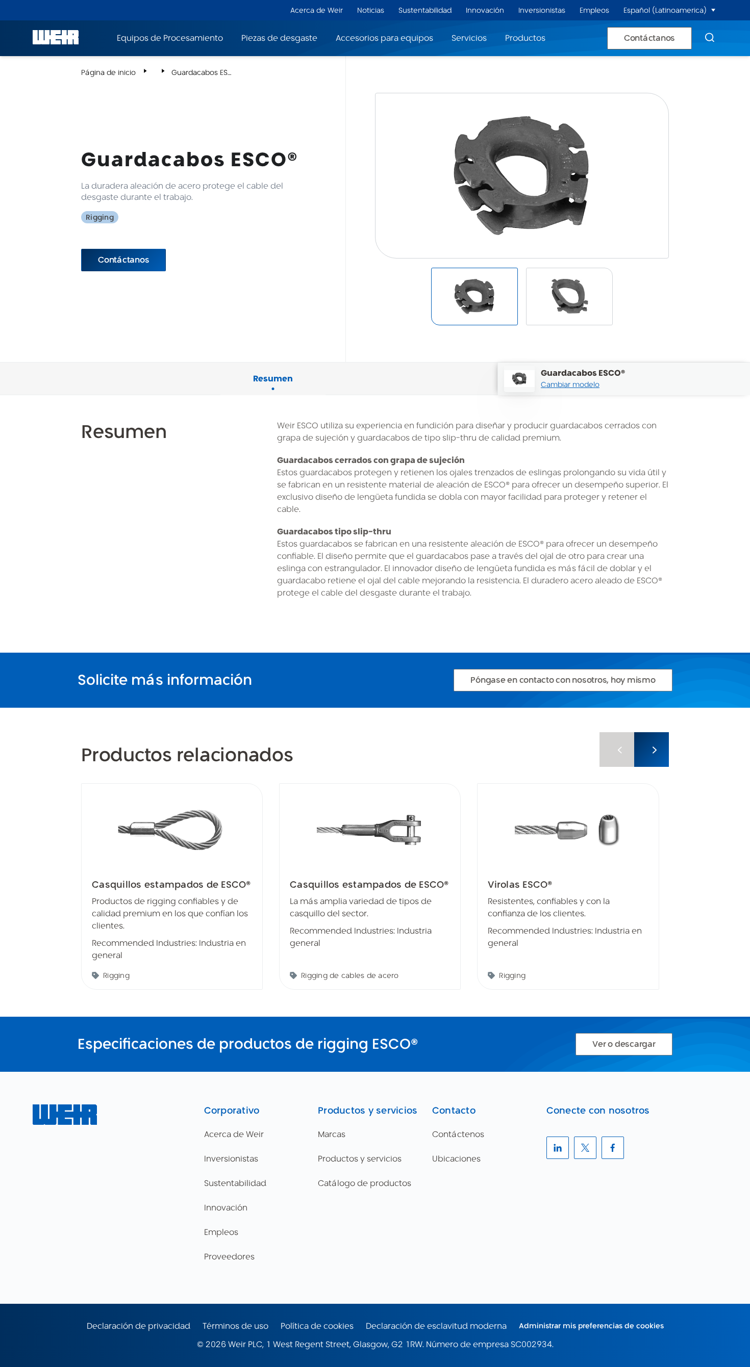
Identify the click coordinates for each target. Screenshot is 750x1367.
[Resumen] (273, 367)
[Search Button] (709, 38)
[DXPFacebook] (613, 1148)
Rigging (100, 217)
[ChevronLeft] (616, 749)
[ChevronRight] (651, 749)
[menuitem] (316, 10)
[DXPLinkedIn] (557, 1148)
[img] (474, 296)
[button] (713, 10)
